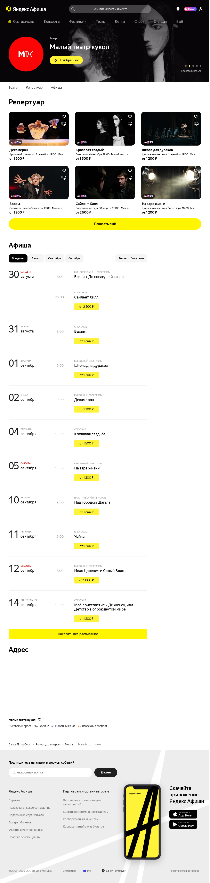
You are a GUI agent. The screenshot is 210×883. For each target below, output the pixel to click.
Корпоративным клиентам (80, 819)
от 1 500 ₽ (87, 443)
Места (69, 744)
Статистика (69, 870)
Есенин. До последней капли (99, 277)
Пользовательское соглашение (29, 807)
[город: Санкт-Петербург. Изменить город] (178, 9)
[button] (179, 21)
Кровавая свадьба (89, 434)
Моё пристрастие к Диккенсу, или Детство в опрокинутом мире (103, 607)
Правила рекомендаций (24, 837)
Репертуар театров (48, 744)
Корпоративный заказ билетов (83, 826)
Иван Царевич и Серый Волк (99, 571)
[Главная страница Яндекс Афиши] (8, 9)
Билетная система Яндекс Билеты (85, 811)
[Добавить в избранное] (63, 116)
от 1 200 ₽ (87, 341)
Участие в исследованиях (26, 829)
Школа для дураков (190, 71)
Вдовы (80, 331)
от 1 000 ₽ (86, 580)
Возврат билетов (20, 822)
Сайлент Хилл (86, 297)
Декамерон (84, 400)
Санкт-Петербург (20, 744)
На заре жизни (87, 468)
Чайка (79, 536)
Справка (14, 800)
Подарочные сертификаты (26, 815)
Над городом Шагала (92, 502)
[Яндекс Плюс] (190, 9)
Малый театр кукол (122, 154)
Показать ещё (105, 224)
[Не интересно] (63, 124)
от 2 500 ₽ (86, 307)
